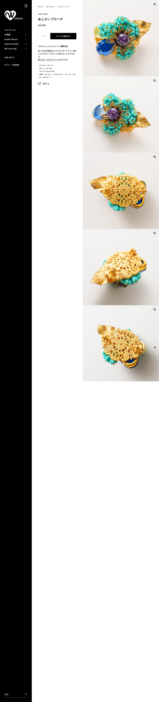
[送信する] (26, 694)
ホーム (40, 6)
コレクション (50, 6)
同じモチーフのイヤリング (48, 60)
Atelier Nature (43, 14)
